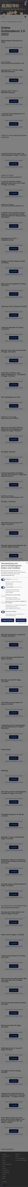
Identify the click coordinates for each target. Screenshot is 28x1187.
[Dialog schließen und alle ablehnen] (27, 562)
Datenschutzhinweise (6, 575)
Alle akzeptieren (21, 620)
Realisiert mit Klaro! (22, 623)
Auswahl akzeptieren (8, 620)
